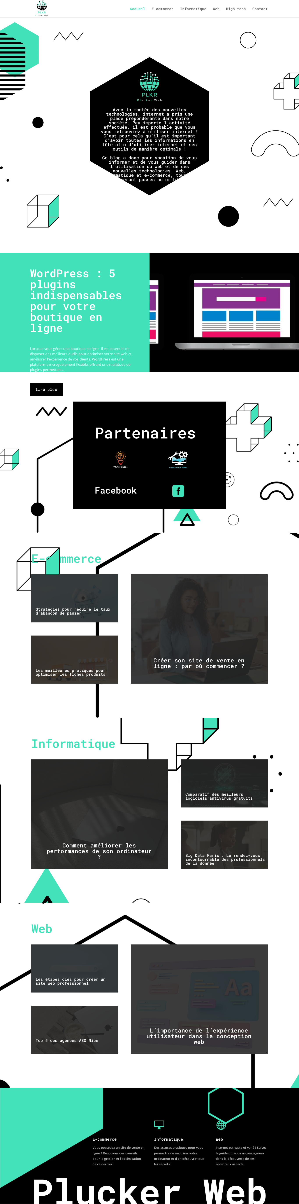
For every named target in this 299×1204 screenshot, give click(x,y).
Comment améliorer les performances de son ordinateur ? (99, 851)
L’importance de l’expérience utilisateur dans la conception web (199, 1036)
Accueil (137, 9)
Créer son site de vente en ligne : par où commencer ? (198, 663)
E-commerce (163, 9)
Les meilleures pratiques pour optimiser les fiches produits (71, 672)
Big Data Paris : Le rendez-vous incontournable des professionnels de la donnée (225, 859)
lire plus (46, 389)
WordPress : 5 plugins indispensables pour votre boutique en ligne (76, 300)
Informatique (193, 9)
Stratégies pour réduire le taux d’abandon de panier (73, 611)
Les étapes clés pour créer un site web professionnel (71, 981)
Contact (260, 9)
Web (216, 9)
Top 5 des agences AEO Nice (67, 1040)
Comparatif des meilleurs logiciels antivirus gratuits (219, 796)
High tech (236, 9)
